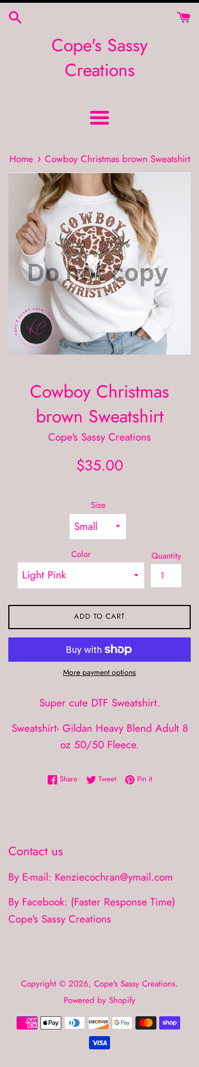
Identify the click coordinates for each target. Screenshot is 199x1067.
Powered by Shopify (99, 1000)
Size (98, 505)
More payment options (99, 672)
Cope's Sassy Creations (99, 58)
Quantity (166, 556)
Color (81, 554)
